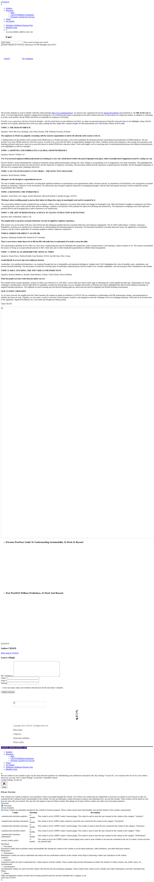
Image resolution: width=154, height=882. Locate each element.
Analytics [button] (4, 857)
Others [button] (3, 871)
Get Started (10, 765)
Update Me (5, 47)
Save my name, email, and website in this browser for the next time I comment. (33, 688)
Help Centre (17, 730)
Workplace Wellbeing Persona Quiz (19, 767)
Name (4, 678)
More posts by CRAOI (9, 653)
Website (4, 683)
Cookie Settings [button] (7, 780)
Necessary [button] (5, 803)
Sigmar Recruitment (111, 113)
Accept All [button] (18, 780)
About (8, 763)
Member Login (11, 769)
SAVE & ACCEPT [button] (8, 878)
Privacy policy (18, 742)
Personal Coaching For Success (23, 761)
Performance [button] (6, 851)
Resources (10, 754)
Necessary (8, 806)
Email (4, 681)
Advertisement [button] (6, 864)
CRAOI (7, 59)
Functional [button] (5, 844)
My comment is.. (7, 676)
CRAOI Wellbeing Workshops (22, 758)
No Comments (27, 59)
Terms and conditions (21, 738)
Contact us (17, 734)
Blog (12, 756)
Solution (9, 752)
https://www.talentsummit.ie (62, 113)
